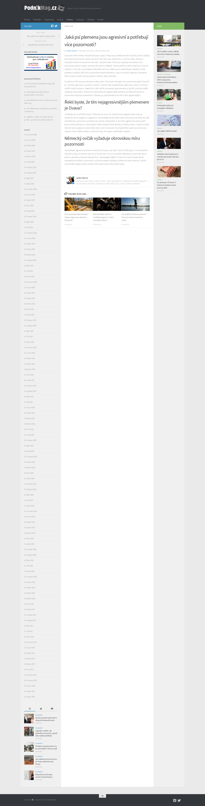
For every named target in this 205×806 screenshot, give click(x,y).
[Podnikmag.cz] (52, 26)
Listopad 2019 (31, 489)
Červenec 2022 (31, 347)
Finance (60, 19)
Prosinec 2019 (31, 484)
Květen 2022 (30, 358)
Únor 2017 (30, 669)
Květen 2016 (30, 691)
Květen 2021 (30, 413)
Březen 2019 (30, 533)
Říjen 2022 (29, 331)
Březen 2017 (30, 664)
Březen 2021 (30, 424)
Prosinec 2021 (31, 386)
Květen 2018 (30, 587)
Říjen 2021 (29, 396)
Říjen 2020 (29, 446)
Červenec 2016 (31, 680)
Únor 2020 (30, 473)
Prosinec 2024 (31, 216)
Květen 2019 (30, 522)
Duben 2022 (30, 364)
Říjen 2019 (29, 495)
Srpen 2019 (30, 506)
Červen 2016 (30, 686)
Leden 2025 (30, 211)
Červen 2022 (30, 353)
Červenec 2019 (31, 511)
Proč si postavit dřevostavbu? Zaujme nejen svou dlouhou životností (76, 217)
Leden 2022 (30, 380)
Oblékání (90, 19)
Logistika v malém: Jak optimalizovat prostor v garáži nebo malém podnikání (46, 733)
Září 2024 (29, 227)
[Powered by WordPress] (32, 800)
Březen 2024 (30, 255)
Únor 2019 (30, 538)
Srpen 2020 (30, 451)
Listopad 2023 (31, 260)
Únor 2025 (30, 205)
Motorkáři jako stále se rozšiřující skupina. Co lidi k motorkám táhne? (103, 217)
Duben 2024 (30, 249)
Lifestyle (70, 19)
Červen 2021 (30, 407)
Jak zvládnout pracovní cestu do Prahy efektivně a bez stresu (46, 761)
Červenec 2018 (31, 577)
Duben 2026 (30, 151)
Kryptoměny (49, 19)
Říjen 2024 (29, 222)
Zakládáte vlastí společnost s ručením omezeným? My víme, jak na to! (168, 157)
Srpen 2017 (30, 637)
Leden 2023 (30, 315)
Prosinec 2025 (31, 167)
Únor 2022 (30, 375)
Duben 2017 (30, 658)
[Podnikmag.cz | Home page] (44, 8)
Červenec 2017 (31, 642)
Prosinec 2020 (31, 440)
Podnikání (37, 19)
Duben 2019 (30, 527)
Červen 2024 (30, 238)
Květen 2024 (30, 244)
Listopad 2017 (31, 620)
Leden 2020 (30, 478)
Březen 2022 (30, 369)
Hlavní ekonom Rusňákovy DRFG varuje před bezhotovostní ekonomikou (167, 80)
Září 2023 (29, 271)
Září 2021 (29, 402)
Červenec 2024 (31, 233)
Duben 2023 (30, 298)
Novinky (27, 19)
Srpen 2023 (30, 276)
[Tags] (51, 708)
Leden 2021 (30, 435)
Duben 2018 (30, 593)
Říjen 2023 (29, 265)
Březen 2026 (30, 156)
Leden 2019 (30, 544)
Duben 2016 (30, 697)
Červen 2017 (30, 648)
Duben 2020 (30, 462)
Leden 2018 (30, 609)
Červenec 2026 (31, 134)
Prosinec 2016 (31, 675)
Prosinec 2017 (31, 615)
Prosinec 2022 (31, 320)
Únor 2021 (30, 429)
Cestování (80, 19)
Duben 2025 (30, 200)
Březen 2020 (30, 467)
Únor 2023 (30, 309)
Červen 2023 (30, 287)
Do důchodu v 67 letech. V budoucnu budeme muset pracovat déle (166, 185)
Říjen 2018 (29, 560)
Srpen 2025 (30, 184)
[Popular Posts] (40, 708)
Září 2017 (29, 631)
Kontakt (101, 19)
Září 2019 (29, 500)
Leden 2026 (30, 162)
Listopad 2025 (31, 173)
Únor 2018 (30, 604)
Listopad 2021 (31, 391)
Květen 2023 (30, 293)
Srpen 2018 (30, 571)
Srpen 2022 (30, 342)
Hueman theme (51, 800)
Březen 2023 (30, 304)
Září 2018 (29, 566)
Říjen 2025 (29, 178)
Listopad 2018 (31, 555)
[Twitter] (56, 26)
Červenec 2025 (31, 189)
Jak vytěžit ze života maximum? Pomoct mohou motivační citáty (133, 217)
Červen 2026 (30, 140)
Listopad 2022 (31, 326)
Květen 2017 (30, 653)
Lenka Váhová (72, 51)
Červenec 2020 (31, 457)
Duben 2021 (30, 418)
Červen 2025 (30, 195)
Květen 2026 (30, 145)
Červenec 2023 (31, 282)
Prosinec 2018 (31, 549)
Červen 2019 (30, 517)
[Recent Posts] (29, 708)
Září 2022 (29, 336)
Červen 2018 (30, 582)
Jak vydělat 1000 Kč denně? (167, 131)
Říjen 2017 (29, 626)
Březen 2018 (30, 598)
